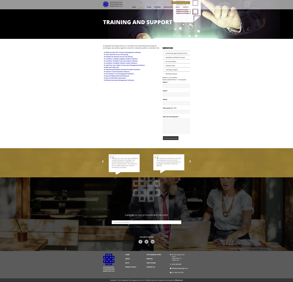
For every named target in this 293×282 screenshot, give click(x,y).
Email (165, 91)
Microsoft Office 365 (112, 67)
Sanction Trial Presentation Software (117, 72)
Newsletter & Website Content (175, 57)
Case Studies (151, 263)
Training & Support (172, 70)
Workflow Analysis (171, 74)
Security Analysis (171, 61)
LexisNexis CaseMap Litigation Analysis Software (121, 59)
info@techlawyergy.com (180, 268)
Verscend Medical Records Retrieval (117, 76)
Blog (127, 263)
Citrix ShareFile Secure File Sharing (116, 54)
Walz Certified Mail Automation (115, 78)
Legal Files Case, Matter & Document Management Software (125, 65)
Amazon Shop (168, 7)
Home (134, 7)
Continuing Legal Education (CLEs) (176, 53)
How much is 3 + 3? (170, 108)
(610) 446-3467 (176, 264)
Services (141, 7)
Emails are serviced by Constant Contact (162, 232)
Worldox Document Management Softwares (119, 80)
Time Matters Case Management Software (119, 74)
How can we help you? (171, 116)
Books (149, 7)
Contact (186, 7)
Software (157, 7)
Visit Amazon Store (153, 255)
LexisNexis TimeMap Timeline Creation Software (121, 63)
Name (165, 82)
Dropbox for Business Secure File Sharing (119, 57)
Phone (165, 99)
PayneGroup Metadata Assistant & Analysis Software (122, 69)
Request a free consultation (180, 3)
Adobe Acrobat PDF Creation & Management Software (123, 52)
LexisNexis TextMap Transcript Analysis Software (121, 61)
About (178, 7)
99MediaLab (179, 280)
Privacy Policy (130, 267)
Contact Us (150, 267)
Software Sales (170, 65)
